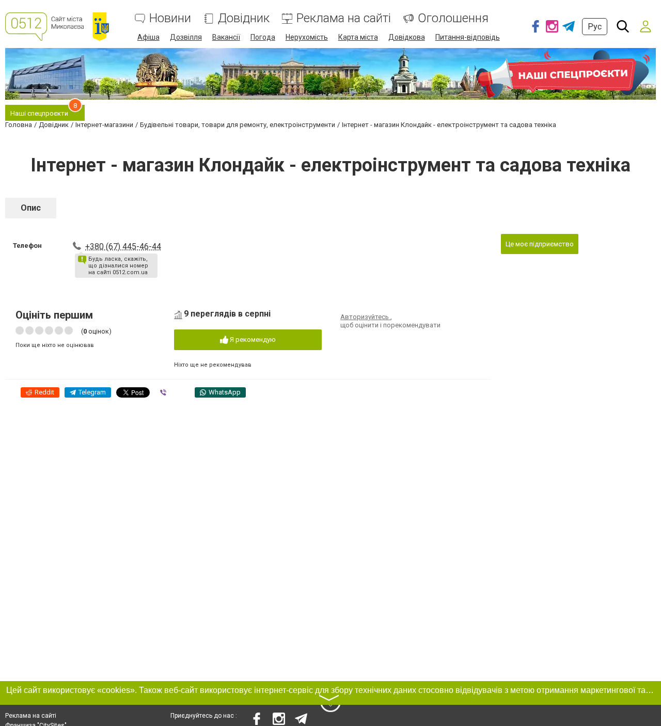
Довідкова (406, 37)
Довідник (244, 18)
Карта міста (358, 37)
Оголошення (453, 18)
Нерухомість (307, 37)
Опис (31, 208)
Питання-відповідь (467, 37)
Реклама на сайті (343, 18)
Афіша (148, 37)
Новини (170, 18)
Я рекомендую (252, 339)
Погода (262, 37)
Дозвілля (186, 37)
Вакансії (226, 37)
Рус (595, 26)
